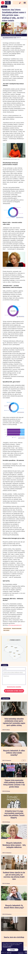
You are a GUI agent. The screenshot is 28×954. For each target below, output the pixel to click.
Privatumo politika (7, 946)
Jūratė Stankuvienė (7, 628)
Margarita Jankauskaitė (16, 628)
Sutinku (12, 950)
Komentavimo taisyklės (14, 686)
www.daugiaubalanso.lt (14, 625)
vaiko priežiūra (6, 630)
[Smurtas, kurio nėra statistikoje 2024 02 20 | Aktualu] (14, 924)
